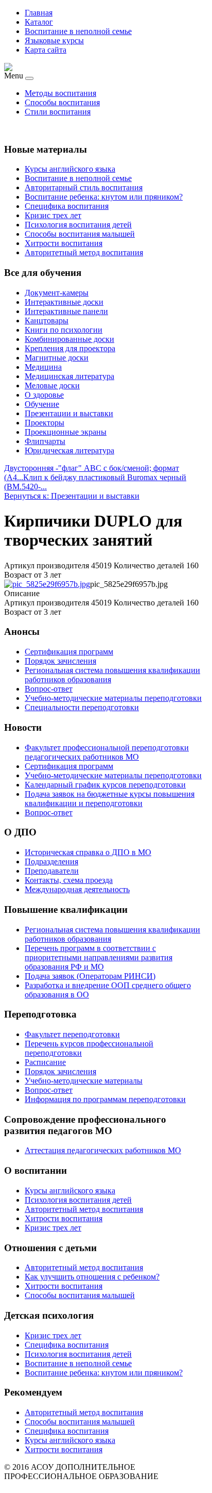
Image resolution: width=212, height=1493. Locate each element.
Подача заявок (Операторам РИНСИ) (90, 976)
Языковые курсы (54, 40)
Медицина (43, 367)
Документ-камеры (57, 292)
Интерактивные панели (66, 311)
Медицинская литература (69, 376)
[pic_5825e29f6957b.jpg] (47, 584)
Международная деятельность (77, 889)
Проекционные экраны (66, 432)
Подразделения (51, 861)
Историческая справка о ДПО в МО (88, 852)
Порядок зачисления (60, 1071)
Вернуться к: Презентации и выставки (71, 495)
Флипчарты (45, 441)
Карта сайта (45, 49)
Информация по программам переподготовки (105, 1099)
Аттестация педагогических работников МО (103, 1150)
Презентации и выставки (69, 413)
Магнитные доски (57, 357)
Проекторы (44, 422)
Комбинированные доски (69, 339)
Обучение (42, 404)
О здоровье (44, 394)
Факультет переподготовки (72, 1034)
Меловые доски (52, 385)
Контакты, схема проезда (69, 880)
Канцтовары (46, 320)
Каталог (39, 22)
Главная (38, 12)
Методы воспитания (60, 93)
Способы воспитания (62, 102)
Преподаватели (52, 870)
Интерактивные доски (64, 302)
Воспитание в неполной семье (78, 31)
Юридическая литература (69, 450)
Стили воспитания (58, 111)
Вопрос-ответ (49, 1090)
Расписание (45, 1062)
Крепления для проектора (70, 348)
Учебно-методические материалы (84, 1080)
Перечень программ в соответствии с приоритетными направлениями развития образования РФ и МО (98, 957)
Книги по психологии (63, 329)
